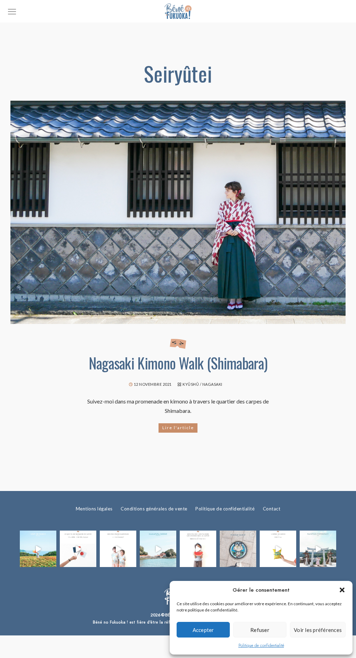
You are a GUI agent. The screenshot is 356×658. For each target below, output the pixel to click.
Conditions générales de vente (154, 508)
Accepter (203, 630)
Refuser (259, 630)
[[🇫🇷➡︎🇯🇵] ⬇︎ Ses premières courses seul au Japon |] (198, 549)
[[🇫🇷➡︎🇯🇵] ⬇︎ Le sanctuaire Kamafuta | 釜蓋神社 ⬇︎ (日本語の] (158, 549)
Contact (272, 508)
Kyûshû (191, 384)
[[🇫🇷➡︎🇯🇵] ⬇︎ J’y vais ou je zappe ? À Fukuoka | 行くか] (38, 549)
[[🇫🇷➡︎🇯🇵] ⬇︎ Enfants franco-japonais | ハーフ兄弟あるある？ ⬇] (118, 549)
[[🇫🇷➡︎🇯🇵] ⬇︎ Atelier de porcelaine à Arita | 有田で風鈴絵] (318, 549)
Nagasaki (212, 384)
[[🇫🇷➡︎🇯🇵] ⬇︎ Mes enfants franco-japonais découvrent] (278, 549)
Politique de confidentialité (261, 645)
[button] (342, 589)
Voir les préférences (318, 630)
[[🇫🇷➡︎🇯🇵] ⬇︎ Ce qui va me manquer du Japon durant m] (78, 549)
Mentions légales (94, 508)
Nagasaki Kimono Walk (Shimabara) (178, 363)
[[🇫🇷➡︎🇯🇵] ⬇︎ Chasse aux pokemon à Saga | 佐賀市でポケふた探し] (238, 549)
